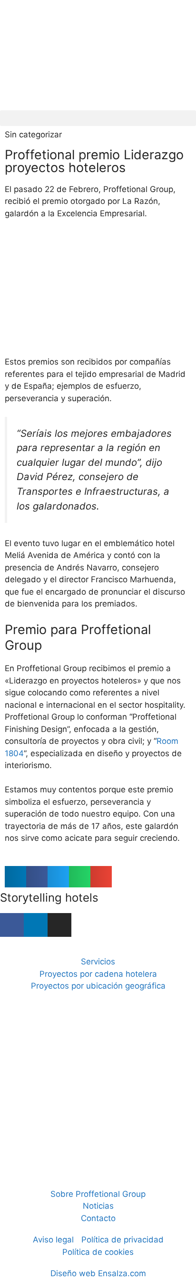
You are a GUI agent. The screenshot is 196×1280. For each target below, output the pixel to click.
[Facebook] (12, 925)
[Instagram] (59, 925)
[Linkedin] (36, 925)
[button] (98, 118)
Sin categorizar (33, 134)
